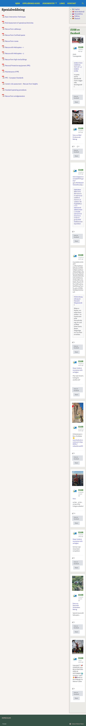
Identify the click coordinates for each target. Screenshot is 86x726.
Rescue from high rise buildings (16, 59)
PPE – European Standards (14, 78)
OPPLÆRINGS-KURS (31, 3)
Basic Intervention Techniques (15, 17)
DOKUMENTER (49, 3)
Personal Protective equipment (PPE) (17, 66)
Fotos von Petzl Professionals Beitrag (77, 137)
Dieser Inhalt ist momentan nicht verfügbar (77, 370)
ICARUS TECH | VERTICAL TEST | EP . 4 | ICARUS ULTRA (78, 67)
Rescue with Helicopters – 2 (14, 53)
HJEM (17, 3)
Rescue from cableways (13, 29)
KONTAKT (71, 3)
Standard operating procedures (15, 90)
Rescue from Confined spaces (15, 35)
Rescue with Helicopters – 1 (14, 47)
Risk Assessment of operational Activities (19, 23)
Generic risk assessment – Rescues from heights (21, 84)
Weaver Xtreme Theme (78, 724)
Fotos (74, 499)
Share (76, 102)
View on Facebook (76, 97)
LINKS (62, 3)
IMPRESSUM (6, 718)
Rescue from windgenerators (15, 96)
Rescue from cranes (11, 41)
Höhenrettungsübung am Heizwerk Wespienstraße (78, 301)
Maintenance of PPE (12, 72)
